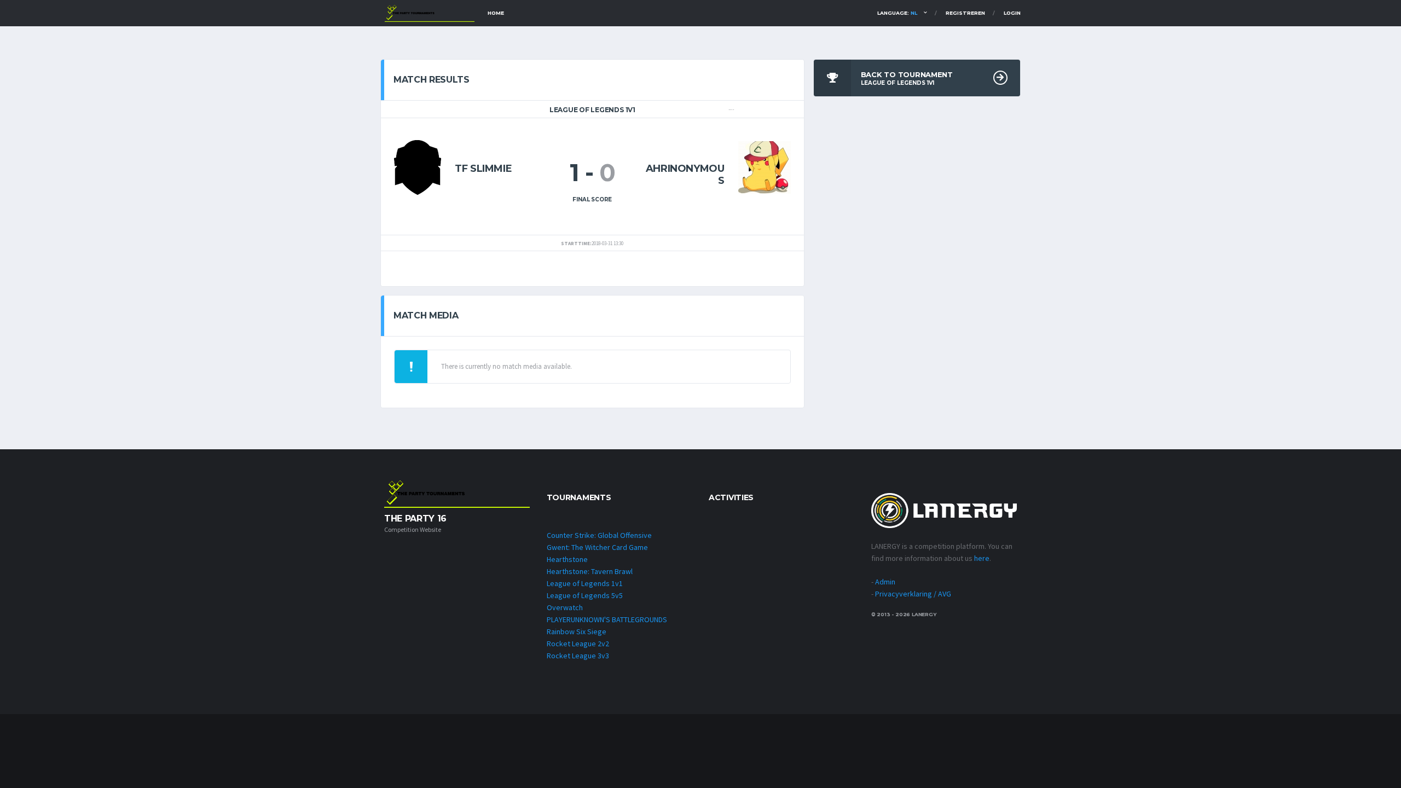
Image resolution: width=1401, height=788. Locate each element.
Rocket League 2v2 (578, 643)
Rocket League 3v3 (578, 655)
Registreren (965, 13)
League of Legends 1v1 (585, 583)
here (981, 558)
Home (496, 13)
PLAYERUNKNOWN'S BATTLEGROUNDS (607, 619)
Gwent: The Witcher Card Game (597, 547)
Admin (885, 582)
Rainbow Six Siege (576, 631)
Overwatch (565, 607)
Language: (897, 13)
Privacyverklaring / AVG (913, 594)
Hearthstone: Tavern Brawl (590, 571)
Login (1012, 13)
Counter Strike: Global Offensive (599, 535)
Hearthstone (567, 559)
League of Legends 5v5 (585, 595)
